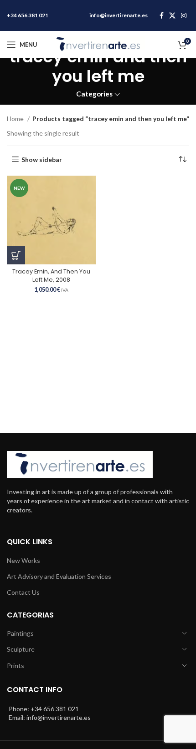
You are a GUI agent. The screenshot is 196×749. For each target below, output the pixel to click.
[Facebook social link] (161, 15)
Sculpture (21, 649)
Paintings (20, 633)
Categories (94, 94)
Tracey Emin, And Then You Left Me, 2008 (51, 275)
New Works (23, 560)
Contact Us (23, 592)
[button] (16, 255)
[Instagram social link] (183, 15)
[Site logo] (98, 44)
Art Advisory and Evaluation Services (59, 576)
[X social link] (172, 15)
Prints (15, 665)
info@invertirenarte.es (118, 15)
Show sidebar (41, 159)
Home (16, 118)
